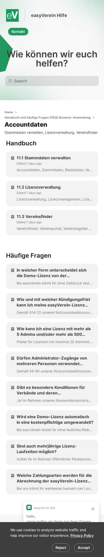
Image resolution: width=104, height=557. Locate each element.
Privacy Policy (82, 535)
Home (9, 112)
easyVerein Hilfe (49, 15)
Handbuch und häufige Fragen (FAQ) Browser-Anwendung (48, 117)
